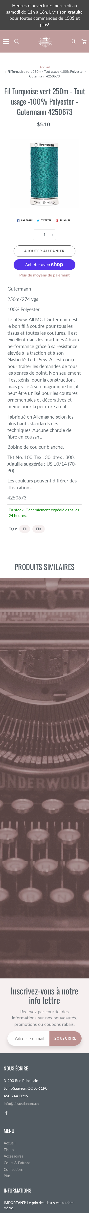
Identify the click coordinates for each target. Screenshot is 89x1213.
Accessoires (13, 1156)
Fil (24, 529)
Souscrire (65, 1038)
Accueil (45, 67)
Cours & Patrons (17, 1163)
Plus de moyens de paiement (44, 275)
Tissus (9, 1150)
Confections (13, 1169)
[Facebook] (6, 1113)
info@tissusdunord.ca (21, 1104)
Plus (7, 1176)
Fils (38, 529)
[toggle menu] (5, 41)
